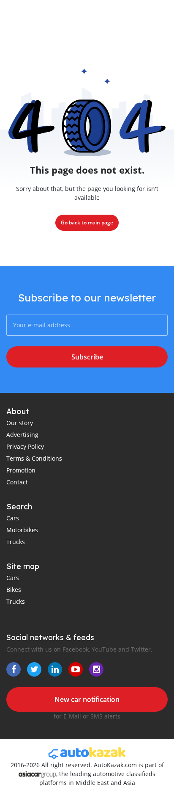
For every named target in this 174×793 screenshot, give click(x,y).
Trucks (15, 542)
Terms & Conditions (34, 458)
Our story (19, 423)
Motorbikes (22, 530)
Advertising (22, 435)
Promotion (20, 470)
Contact (17, 482)
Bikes (13, 590)
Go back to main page (87, 222)
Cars (12, 518)
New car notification (87, 699)
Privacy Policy (25, 446)
